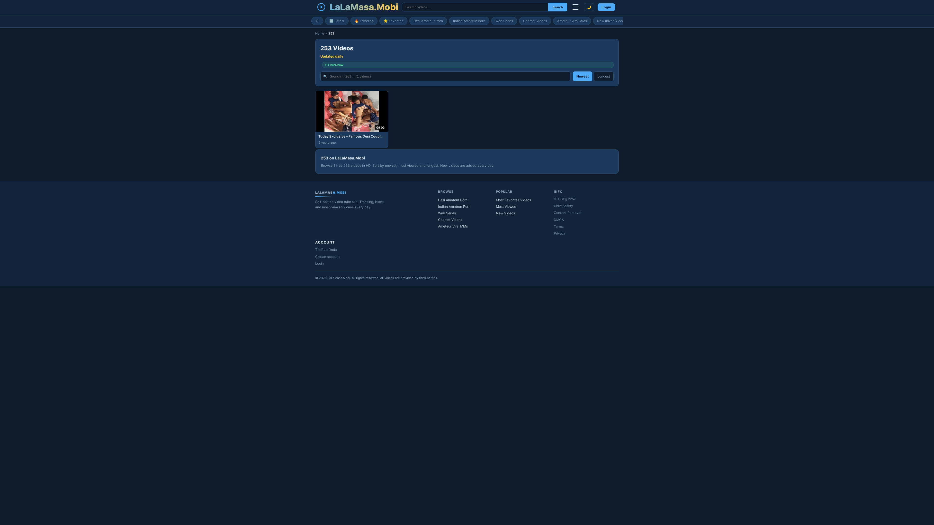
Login (606, 7)
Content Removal (567, 213)
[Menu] (575, 7)
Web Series (504, 21)
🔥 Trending (364, 21)
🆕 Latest (336, 21)
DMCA (559, 220)
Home (319, 33)
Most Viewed (506, 206)
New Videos (505, 213)
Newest (582, 76)
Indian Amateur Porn (469, 21)
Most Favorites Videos (513, 200)
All (317, 21)
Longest (603, 76)
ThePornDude (326, 250)
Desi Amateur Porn (428, 21)
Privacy (560, 233)
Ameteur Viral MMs (572, 21)
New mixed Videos (611, 21)
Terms (559, 226)
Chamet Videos (535, 21)
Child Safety (563, 206)
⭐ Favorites (393, 21)
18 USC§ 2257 (565, 199)
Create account (327, 257)
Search (557, 7)
